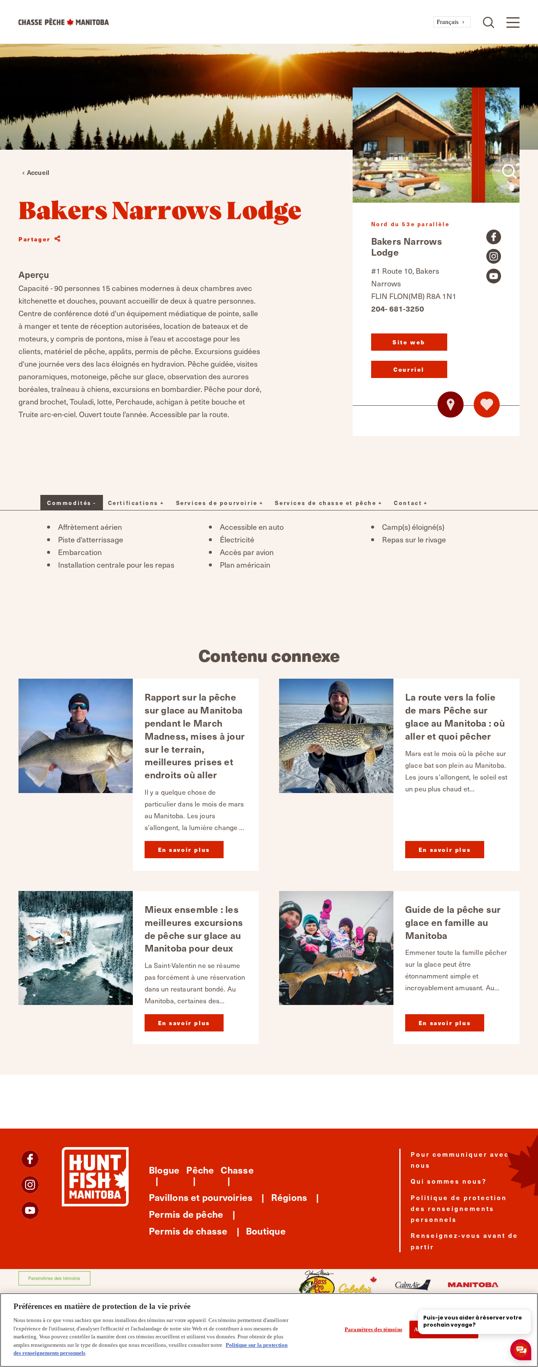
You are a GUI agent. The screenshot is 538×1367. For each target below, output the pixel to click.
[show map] (451, 404)
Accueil (38, 172)
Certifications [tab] (133, 503)
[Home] (225, 21)
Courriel (409, 369)
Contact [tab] (408, 503)
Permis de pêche (186, 1213)
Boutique (266, 1230)
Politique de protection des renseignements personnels (459, 1208)
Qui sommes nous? (449, 1181)
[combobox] (452, 22)
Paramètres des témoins (54, 1278)
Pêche (200, 1169)
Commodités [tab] (69, 503)
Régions (289, 1196)
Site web (409, 342)
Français (448, 22)
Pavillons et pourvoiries (201, 1196)
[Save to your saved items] (487, 404)
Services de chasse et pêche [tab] (325, 503)
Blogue (164, 1169)
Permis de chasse (188, 1230)
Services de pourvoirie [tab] (217, 503)
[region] (269, 1330)
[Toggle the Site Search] (488, 22)
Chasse (237, 1169)
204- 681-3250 (397, 308)
